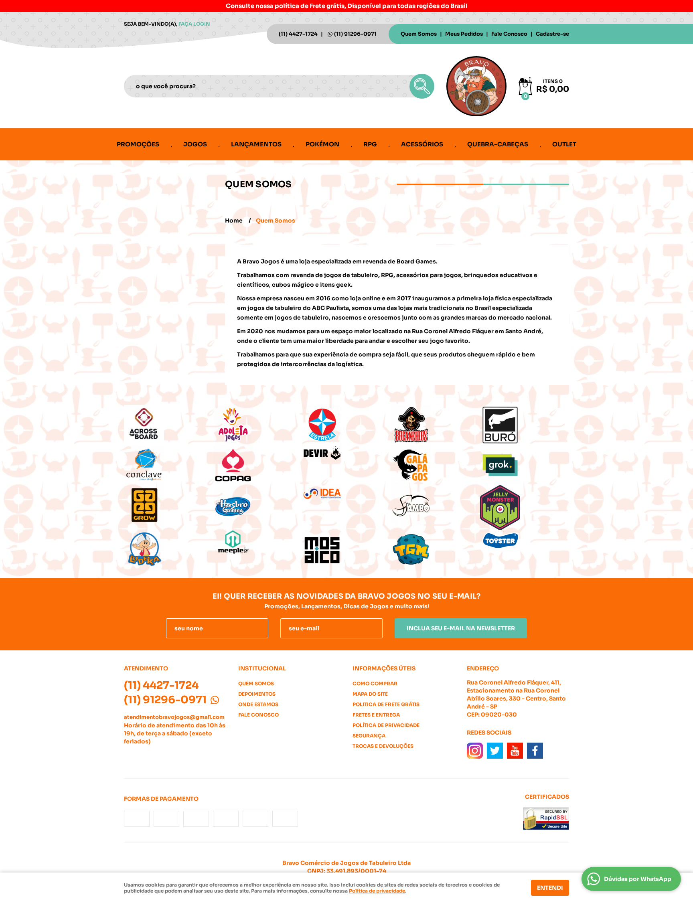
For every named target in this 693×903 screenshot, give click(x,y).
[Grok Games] (524, 465)
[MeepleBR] (257, 542)
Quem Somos (419, 33)
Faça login (194, 24)
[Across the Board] (168, 425)
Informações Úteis (384, 668)
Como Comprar (375, 683)
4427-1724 (298, 33)
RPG (370, 144)
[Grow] (168, 505)
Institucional (262, 668)
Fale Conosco (509, 33)
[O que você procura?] (421, 86)
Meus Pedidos (464, 33)
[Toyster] (524, 540)
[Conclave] (168, 465)
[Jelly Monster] (524, 507)
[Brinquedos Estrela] (346, 425)
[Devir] (346, 453)
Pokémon (322, 144)
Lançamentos (256, 144)
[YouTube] (515, 751)
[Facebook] (535, 751)
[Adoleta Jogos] (257, 425)
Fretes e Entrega (376, 715)
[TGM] (435, 550)
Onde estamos (258, 704)
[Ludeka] (168, 550)
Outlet (564, 144)
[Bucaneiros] (435, 425)
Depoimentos (257, 694)
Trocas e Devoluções (383, 746)
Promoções (138, 144)
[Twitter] (495, 751)
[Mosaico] (346, 550)
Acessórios (422, 144)
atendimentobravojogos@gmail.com (174, 717)
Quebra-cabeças (497, 144)
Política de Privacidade (386, 725)
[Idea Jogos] (346, 493)
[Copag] (257, 465)
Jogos (195, 144)
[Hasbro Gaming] (257, 505)
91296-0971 (355, 33)
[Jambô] (435, 505)
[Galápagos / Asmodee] (435, 465)
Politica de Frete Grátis (386, 704)
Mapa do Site (370, 694)
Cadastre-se (552, 33)
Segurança (369, 736)
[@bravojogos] (475, 751)
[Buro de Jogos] (524, 425)
